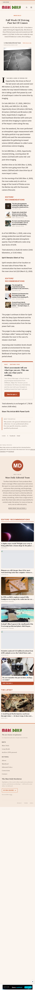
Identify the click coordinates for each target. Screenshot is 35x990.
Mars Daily (5, 745)
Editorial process (27, 43)
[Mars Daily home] (11, 7)
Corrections (6, 770)
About (4, 760)
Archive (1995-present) (9, 752)
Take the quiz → (12, 394)
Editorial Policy (7, 767)
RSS (11, 794)
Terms (26, 803)
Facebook (12, 436)
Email (18, 436)
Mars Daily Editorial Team (13, 43)
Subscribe (6, 2)
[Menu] (31, 7)
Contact (4, 774)
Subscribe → (9, 790)
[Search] (26, 7)
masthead (11, 451)
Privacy (19, 803)
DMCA (31, 803)
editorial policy (22, 504)
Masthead (5, 764)
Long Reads (6, 749)
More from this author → (17, 508)
